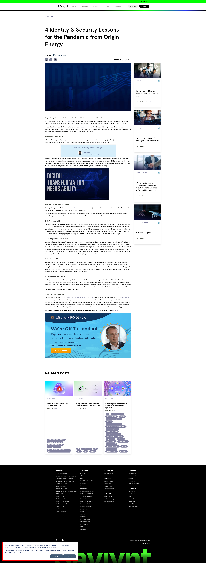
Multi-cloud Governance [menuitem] (86, 494)
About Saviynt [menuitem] (132, 473)
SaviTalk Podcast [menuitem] (133, 506)
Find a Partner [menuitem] (108, 484)
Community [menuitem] (132, 499)
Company (107, 6)
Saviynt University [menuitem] (109, 499)
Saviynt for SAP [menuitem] (60, 499)
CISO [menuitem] (81, 476)
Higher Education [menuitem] (85, 519)
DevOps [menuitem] (82, 486)
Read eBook (141, 146)
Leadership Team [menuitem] (133, 476)
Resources (118, 6)
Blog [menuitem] (130, 496)
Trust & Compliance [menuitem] (134, 483)
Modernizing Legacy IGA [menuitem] (87, 491)
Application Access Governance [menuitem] (65, 478)
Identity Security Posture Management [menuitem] (66, 491)
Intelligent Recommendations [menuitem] (64, 494)
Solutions (85, 6)
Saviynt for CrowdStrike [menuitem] (62, 504)
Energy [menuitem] (82, 511)
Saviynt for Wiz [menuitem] (60, 506)
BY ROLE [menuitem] (82, 473)
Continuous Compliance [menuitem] (86, 501)
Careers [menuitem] (131, 478)
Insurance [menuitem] (83, 529)
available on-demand (85, 127)
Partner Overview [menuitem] (109, 481)
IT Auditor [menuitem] (83, 483)
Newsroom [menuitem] (132, 481)
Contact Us (133, 6)
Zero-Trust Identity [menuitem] (85, 504)
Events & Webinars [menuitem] (134, 494)
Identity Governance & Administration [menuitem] (66, 476)
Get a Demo (144, 6)
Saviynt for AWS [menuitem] (60, 496)
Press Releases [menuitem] (133, 504)
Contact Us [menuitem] (107, 504)
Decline (70, 556)
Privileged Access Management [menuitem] (65, 481)
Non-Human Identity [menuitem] (61, 486)
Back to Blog (50, 16)
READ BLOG (51, 408)
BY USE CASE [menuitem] (83, 488)
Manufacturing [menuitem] (84, 524)
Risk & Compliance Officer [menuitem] (87, 481)
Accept (57, 556)
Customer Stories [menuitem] (109, 473)
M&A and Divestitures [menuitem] (86, 506)
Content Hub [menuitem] (132, 491)
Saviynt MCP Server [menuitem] (61, 489)
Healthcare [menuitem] (83, 516)
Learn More (141, 196)
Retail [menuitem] (81, 527)
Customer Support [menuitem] (109, 501)
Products (74, 6)
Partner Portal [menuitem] (108, 486)
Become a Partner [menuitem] (109, 489)
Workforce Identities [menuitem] (86, 496)
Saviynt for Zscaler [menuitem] (61, 509)
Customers (96, 6)
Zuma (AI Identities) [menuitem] (61, 473)
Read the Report (143, 101)
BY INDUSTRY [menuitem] (83, 509)
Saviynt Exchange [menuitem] (61, 511)
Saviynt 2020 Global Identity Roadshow (80, 297)
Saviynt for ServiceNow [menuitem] (62, 501)
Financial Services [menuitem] (85, 521)
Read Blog (140, 238)
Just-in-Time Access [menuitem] (62, 484)
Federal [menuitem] (82, 514)
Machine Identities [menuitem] (85, 499)
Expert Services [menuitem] (108, 496)
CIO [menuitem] (81, 478)
